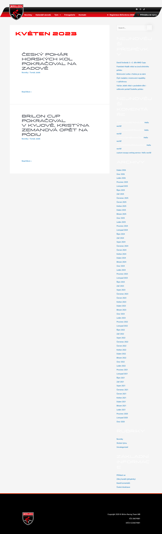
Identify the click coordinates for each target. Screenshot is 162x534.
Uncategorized (122, 447)
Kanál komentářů (123, 483)
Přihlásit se (121, 475)
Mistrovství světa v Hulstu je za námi (131, 74)
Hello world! (146, 153)
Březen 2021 (121, 406)
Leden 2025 (121, 222)
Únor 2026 (121, 174)
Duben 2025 (121, 210)
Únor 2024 (121, 266)
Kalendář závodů (43, 15)
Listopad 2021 (122, 374)
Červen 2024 (121, 250)
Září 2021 (120, 382)
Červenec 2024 (122, 246)
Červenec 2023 (122, 294)
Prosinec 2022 (122, 322)
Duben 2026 (121, 170)
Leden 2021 (121, 410)
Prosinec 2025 (122, 182)
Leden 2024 (121, 270)
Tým (56, 15)
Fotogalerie (69, 15)
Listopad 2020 (122, 418)
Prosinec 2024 (122, 226)
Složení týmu (122, 443)
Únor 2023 (121, 314)
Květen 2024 (121, 254)
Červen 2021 (121, 394)
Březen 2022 (121, 358)
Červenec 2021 (122, 390)
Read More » (27, 91)
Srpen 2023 (121, 290)
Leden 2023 (121, 318)
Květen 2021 (121, 398)
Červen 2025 (121, 202)
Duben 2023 (121, 306)
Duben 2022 (121, 354)
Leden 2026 (121, 178)
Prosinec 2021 (122, 370)
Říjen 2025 (121, 190)
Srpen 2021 (121, 386)
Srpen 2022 (121, 338)
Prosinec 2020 (122, 414)
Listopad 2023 (122, 278)
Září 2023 (120, 286)
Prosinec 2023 (122, 274)
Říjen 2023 (121, 282)
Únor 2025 (121, 218)
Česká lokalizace (123, 487)
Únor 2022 (121, 362)
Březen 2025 (121, 214)
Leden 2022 (121, 366)
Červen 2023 (121, 298)
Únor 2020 (121, 422)
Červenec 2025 (122, 198)
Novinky (28, 15)
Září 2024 (120, 238)
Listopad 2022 (122, 326)
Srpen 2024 (121, 242)
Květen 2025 (121, 206)
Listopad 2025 (122, 186)
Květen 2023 (121, 302)
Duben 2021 (121, 402)
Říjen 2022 (121, 330)
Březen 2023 (121, 310)
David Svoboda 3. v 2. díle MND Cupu (131, 63)
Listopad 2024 (122, 230)
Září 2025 (120, 194)
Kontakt (82, 15)
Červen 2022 (121, 346)
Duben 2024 (121, 258)
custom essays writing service (129, 153)
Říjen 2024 (121, 234)
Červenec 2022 (122, 342)
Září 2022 (120, 334)
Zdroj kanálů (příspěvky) (126, 479)
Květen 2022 (121, 350)
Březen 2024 (121, 262)
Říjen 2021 (121, 378)
